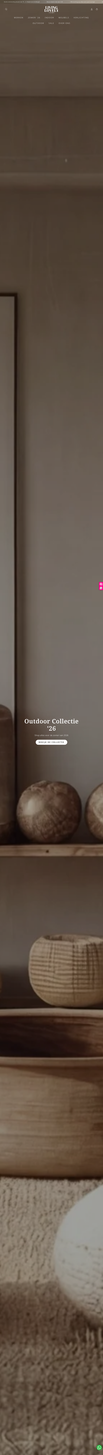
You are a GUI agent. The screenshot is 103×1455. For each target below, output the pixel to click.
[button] (6, 9)
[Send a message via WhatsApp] (99, 1447)
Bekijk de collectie (51, 742)
